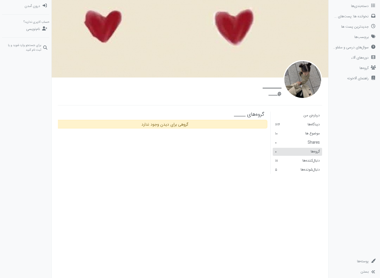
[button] (354, 78)
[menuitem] (25, 6)
